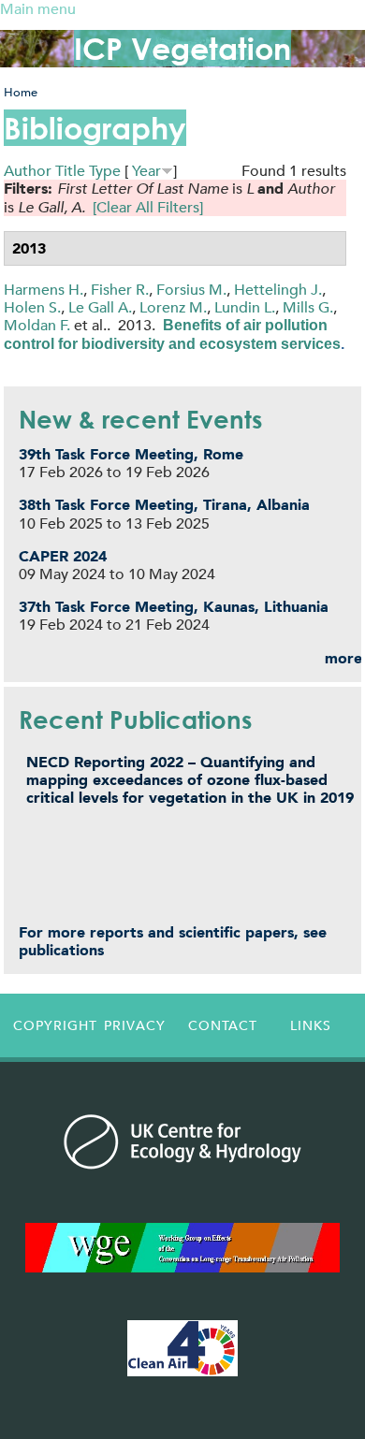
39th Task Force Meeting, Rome (131, 454)
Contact (222, 1025)
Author (27, 171)
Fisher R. (120, 289)
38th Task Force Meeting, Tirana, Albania (164, 505)
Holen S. (32, 307)
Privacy (135, 1025)
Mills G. (308, 307)
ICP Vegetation (182, 48)
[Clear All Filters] (148, 207)
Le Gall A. (100, 307)
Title (70, 171)
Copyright (52, 1025)
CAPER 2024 (63, 556)
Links (310, 1025)
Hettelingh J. (278, 289)
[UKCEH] (182, 1141)
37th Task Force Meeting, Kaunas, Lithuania (173, 607)
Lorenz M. (173, 307)
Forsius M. (191, 289)
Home (20, 92)
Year (146, 171)
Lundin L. (244, 307)
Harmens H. (43, 289)
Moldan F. (37, 325)
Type (105, 171)
